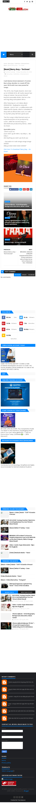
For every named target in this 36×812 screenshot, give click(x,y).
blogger (17, 275)
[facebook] (25, 1)
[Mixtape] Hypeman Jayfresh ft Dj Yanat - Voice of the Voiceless (20, 585)
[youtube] (30, 1)
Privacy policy (6, 763)
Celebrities (17, 63)
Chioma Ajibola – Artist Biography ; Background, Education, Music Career (17, 205)
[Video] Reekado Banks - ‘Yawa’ (19, 553)
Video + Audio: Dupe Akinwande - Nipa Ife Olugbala (21, 546)
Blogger (26, 791)
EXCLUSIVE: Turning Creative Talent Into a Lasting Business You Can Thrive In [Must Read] (22, 522)
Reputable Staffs (26, 592)
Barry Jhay (11, 63)
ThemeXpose (21, 800)
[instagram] (32, 1)
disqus (24, 275)
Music (5, 65)
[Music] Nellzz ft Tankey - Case (19, 528)
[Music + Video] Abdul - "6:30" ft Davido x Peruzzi (22, 513)
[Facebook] (14, 797)
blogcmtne (11, 680)
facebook (31, 275)
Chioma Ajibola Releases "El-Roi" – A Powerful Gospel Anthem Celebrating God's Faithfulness (17, 222)
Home (5, 63)
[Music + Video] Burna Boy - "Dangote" (13, 580)
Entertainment (25, 63)
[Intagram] (17, 797)
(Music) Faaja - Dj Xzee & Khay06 (15, 242)
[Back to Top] (22, 797)
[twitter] (27, 1)
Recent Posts (9, 592)
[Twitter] (20, 797)
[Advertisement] (18, 32)
